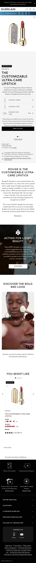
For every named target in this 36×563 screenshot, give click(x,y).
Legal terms (8, 545)
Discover (18, 266)
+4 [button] (16, 421)
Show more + (18, 215)
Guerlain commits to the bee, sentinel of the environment (17, 159)
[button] (34, 3)
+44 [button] (17, 426)
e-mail (14, 147)
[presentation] (15, 377)
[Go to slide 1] (17, 136)
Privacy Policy (18, 545)
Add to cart (18, 128)
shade (10, 424)
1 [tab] (15, 377)
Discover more (9, 490)
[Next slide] (33, 394)
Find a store (18, 139)
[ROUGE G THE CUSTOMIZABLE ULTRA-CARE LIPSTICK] (18, 395)
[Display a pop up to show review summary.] (21, 433)
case (9, 419)
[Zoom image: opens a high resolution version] (34, 17)
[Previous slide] (3, 394)
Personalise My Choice (25, 547)
